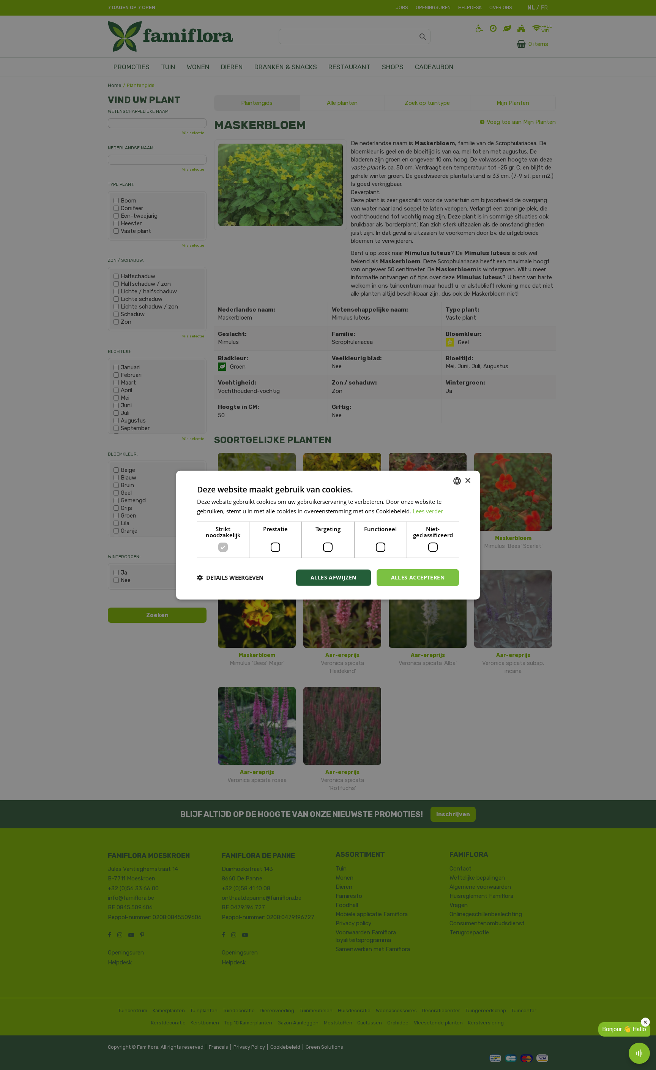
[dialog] (328, 535)
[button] (230, 577)
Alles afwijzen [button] (333, 577)
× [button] (467, 480)
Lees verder (428, 511)
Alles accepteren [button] (418, 577)
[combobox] (457, 481)
